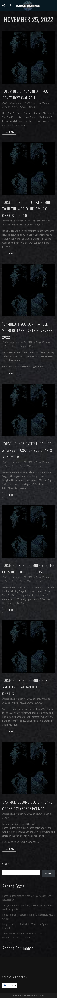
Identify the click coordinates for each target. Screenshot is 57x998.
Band (7, 106)
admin (39, 813)
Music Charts (26, 224)
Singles (23, 106)
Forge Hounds (43, 102)
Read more (9, 132)
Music (15, 106)
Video (32, 106)
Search (6, 864)
